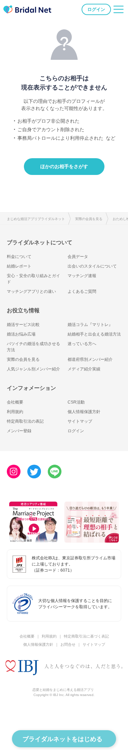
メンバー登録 (19, 430)
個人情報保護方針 (84, 411)
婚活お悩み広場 (21, 334)
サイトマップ (80, 421)
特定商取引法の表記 (25, 421)
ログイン (96, 9)
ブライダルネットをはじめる (62, 739)
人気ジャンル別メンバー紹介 (33, 369)
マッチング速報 (82, 275)
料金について (19, 256)
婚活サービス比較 (23, 324)
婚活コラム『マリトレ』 (90, 324)
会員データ (78, 256)
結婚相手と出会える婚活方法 (94, 334)
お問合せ (67, 644)
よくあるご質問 (82, 291)
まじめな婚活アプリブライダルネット (36, 219)
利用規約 (15, 411)
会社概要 (15, 402)
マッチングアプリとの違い (31, 291)
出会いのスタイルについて (92, 266)
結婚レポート (19, 266)
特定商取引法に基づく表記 (86, 636)
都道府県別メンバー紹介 (90, 359)
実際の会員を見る (88, 219)
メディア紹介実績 (84, 369)
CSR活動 (76, 402)
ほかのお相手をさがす (64, 166)
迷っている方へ (82, 343)
